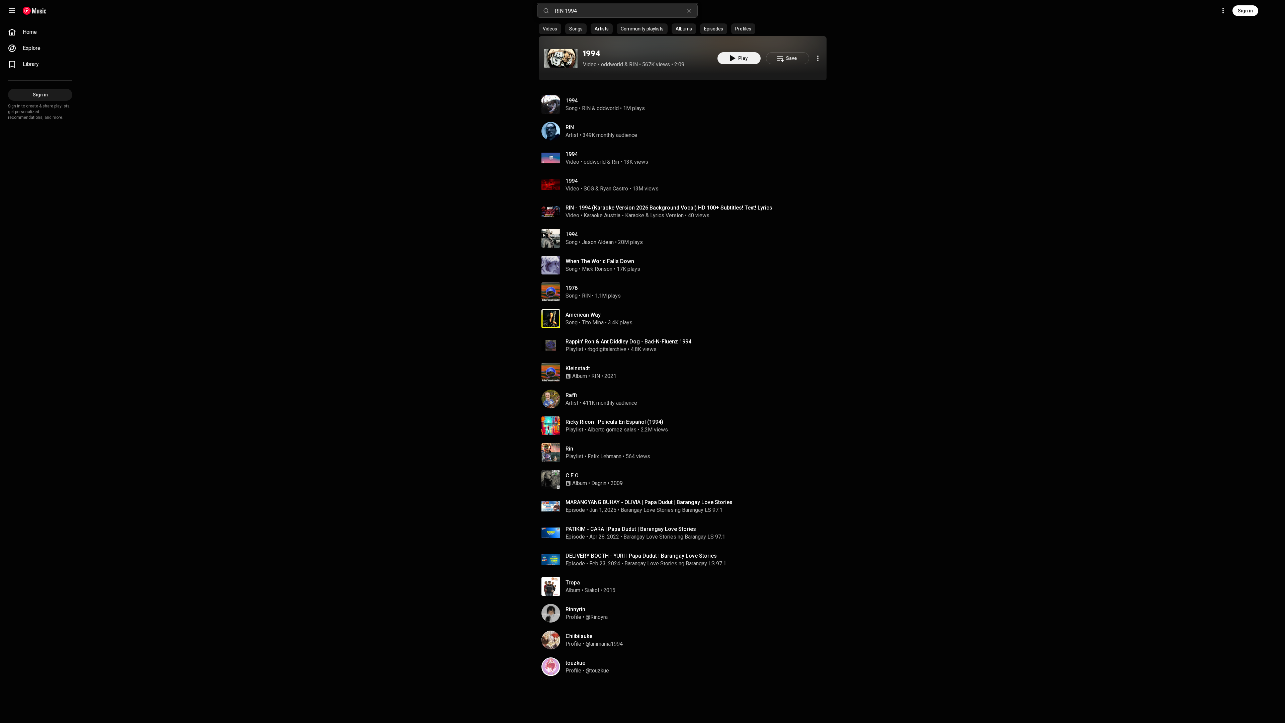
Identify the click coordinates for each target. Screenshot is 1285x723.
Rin (615, 162)
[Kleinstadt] (685, 372)
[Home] (35, 11)
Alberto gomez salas (612, 429)
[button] (560, 58)
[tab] (550, 28)
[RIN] (685, 131)
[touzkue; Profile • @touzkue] (685, 666)
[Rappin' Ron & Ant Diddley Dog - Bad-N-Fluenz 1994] (685, 345)
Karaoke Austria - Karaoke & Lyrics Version (634, 215)
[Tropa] (685, 586)
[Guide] (12, 11)
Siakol (592, 590)
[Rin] (685, 452)
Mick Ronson (597, 269)
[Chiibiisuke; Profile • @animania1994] (685, 640)
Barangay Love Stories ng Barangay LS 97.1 (671, 510)
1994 (591, 53)
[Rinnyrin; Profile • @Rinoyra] (685, 613)
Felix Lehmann (604, 456)
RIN (633, 64)
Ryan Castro (614, 188)
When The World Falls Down (600, 261)
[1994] (561, 58)
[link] (40, 32)
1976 (572, 288)
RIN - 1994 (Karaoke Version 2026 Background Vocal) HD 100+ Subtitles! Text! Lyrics (669, 208)
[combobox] (626, 10)
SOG (589, 188)
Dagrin (598, 483)
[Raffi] (685, 399)
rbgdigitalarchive (607, 349)
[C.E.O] (685, 479)
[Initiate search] (546, 10)
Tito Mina (593, 322)
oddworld (612, 64)
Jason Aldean (598, 242)
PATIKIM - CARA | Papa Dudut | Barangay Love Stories (631, 529)
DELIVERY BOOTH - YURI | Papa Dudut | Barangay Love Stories (641, 556)
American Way (583, 315)
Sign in (1245, 10)
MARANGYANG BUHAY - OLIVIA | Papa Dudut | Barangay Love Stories (649, 502)
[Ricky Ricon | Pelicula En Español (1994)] (685, 425)
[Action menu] (818, 58)
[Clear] (689, 10)
